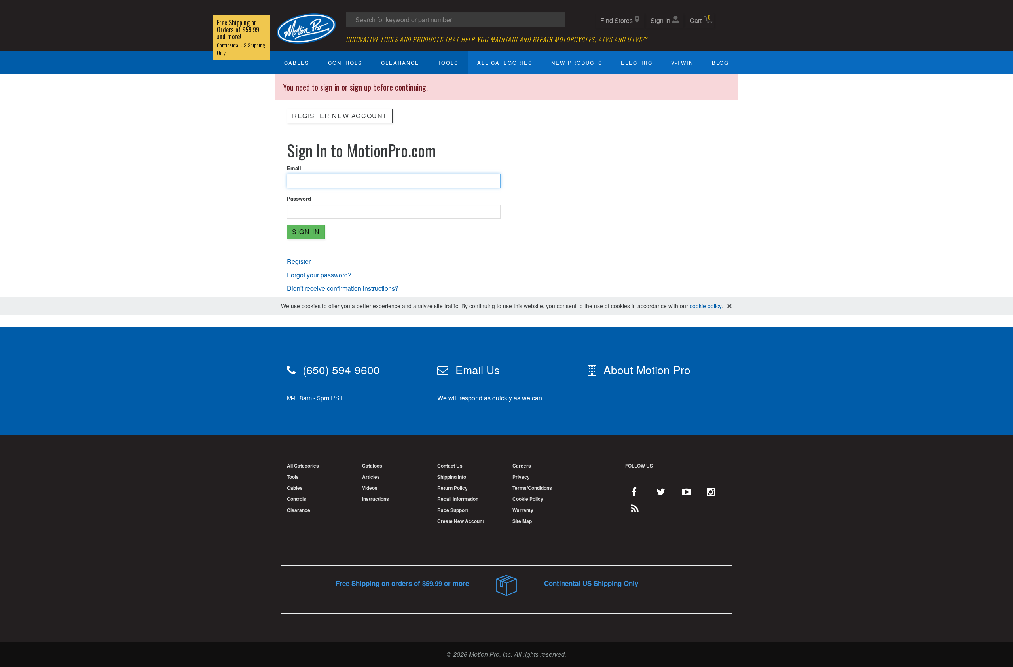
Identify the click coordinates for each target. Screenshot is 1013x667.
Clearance (400, 62)
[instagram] (711, 493)
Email (294, 168)
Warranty (522, 510)
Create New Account (460, 521)
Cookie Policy (527, 498)
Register (299, 261)
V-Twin (682, 62)
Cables (296, 62)
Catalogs (372, 465)
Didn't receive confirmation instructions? (342, 288)
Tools (448, 62)
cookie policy (705, 306)
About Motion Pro (647, 369)
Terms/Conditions (532, 487)
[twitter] (660, 493)
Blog (720, 62)
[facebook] (634, 493)
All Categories (505, 62)
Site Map (522, 521)
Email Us (477, 369)
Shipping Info (451, 476)
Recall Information (457, 498)
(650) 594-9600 (341, 369)
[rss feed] (635, 510)
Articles (371, 476)
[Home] (306, 27)
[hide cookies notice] (729, 306)
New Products (577, 62)
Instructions (375, 498)
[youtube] (686, 493)
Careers (521, 465)
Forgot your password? (319, 274)
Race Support (452, 510)
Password (299, 198)
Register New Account (339, 115)
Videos (370, 487)
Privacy (521, 476)
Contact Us (450, 465)
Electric (637, 62)
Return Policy (452, 487)
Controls (345, 62)
